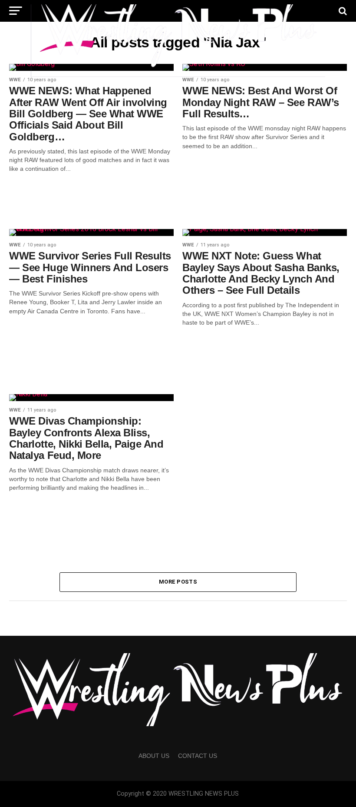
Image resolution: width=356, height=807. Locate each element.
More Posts (178, 581)
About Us (153, 755)
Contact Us (197, 755)
